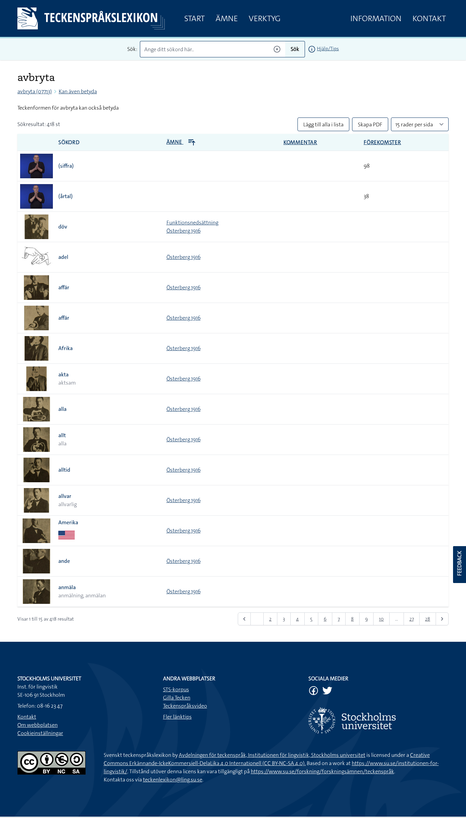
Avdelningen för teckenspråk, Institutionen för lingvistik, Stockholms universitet (272, 755)
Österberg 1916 (183, 230)
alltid (64, 469)
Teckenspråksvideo (185, 705)
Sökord (69, 142)
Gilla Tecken (176, 697)
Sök (295, 49)
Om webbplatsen (37, 725)
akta (63, 374)
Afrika (65, 348)
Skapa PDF (370, 124)
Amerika (68, 522)
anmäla (67, 587)
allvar (64, 496)
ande (64, 561)
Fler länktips (177, 716)
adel (63, 257)
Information (376, 18)
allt (62, 435)
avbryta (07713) (34, 91)
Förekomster (382, 142)
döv (62, 226)
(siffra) (66, 165)
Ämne (227, 18)
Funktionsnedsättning (192, 222)
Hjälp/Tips (328, 48)
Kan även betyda (78, 91)
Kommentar (300, 142)
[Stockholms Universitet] (378, 720)
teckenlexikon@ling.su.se (172, 779)
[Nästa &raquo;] (442, 618)
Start (194, 18)
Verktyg (264, 18)
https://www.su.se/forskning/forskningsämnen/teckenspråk (322, 771)
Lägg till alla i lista (323, 124)
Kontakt (429, 18)
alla (62, 409)
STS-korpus (176, 689)
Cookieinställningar (40, 733)
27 (411, 619)
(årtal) (65, 196)
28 (427, 619)
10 (381, 619)
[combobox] (213, 49)
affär (63, 287)
